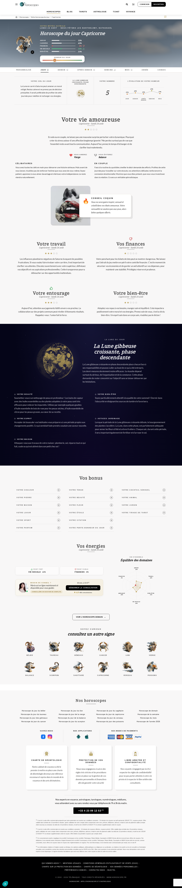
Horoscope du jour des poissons (110, 721)
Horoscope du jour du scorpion (72, 721)
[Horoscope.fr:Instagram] (50, 737)
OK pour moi (45, 875)
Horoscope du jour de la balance (72, 718)
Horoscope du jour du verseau (110, 718)
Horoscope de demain (148, 711)
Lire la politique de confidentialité (16, 867)
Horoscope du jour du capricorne (110, 714)
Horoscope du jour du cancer (33, 721)
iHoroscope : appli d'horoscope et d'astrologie (90, 881)
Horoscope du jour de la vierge (72, 714)
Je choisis (28, 875)
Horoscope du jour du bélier (33, 711)
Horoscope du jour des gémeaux (33, 718)
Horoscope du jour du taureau (33, 714)
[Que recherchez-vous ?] (127, 4)
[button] (5, 884)
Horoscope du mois (148, 718)
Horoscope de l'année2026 (148, 721)
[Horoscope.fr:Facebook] (43, 737)
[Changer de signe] (24, 44)
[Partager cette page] (165, 16)
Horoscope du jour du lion (72, 711)
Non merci (11, 875)
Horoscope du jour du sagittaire (110, 711)
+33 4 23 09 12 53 (91, 810)
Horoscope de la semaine (148, 714)
